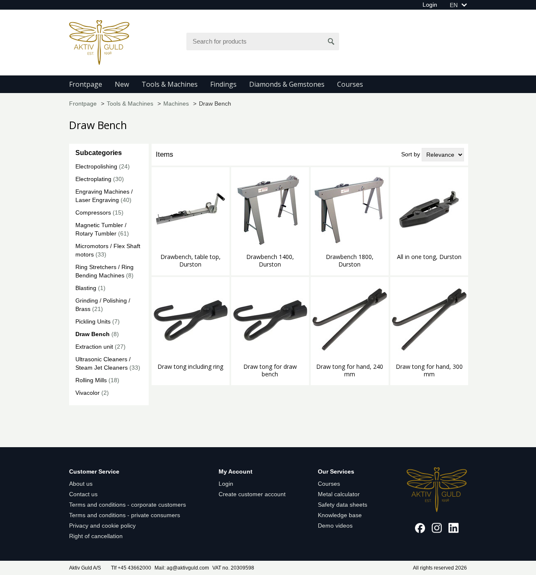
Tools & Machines (170, 84)
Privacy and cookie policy (102, 525)
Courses (350, 84)
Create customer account (252, 494)
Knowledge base (340, 515)
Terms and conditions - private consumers (124, 515)
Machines (176, 103)
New (122, 84)
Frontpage (85, 84)
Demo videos (335, 525)
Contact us (83, 494)
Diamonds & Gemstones (287, 84)
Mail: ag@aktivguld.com (182, 568)
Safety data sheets (342, 504)
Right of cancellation (96, 536)
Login (430, 4)
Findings (223, 84)
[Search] (331, 41)
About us (81, 483)
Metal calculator (339, 494)
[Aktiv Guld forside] (99, 42)
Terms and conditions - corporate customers (127, 504)
